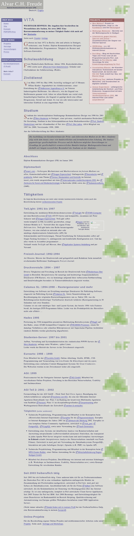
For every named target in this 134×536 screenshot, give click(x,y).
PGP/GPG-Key (10, 32)
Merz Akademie (41, 118)
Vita (5, 26)
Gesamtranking (87, 403)
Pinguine (80, 222)
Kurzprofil (62, 510)
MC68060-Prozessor (80, 325)
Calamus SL (60, 294)
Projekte (7, 44)
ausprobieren (98, 100)
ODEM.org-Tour (98, 79)
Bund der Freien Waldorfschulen (56, 67)
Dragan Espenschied (62, 174)
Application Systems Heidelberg (77, 244)
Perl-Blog (96, 54)
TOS (49, 216)
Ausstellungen (10, 49)
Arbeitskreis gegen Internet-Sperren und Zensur (104, 37)
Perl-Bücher (107, 60)
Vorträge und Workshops (53, 524)
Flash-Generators (86, 426)
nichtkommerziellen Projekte (52, 202)
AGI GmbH (75, 377)
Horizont (42, 403)
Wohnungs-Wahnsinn (101, 31)
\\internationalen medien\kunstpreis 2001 (79, 180)
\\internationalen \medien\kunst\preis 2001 (103, 94)
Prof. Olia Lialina (75, 124)
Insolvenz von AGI (60, 397)
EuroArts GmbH (53, 358)
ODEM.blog (97, 46)
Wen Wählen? (98, 23)
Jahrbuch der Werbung (77, 420)
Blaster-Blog (97, 76)
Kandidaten (97, 28)
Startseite (31, 34)
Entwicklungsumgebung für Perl (106, 64)
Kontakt (7, 29)
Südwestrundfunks (96, 183)
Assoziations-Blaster (101, 67)
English (41, 10)
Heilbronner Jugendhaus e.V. (52, 88)
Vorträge (7, 46)
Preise (6, 52)
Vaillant (87, 486)
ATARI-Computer (94, 213)
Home (6, 24)
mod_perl (88, 424)
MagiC (94, 322)
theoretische (92, 174)
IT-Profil (7, 66)
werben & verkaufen (74, 406)
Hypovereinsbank (86, 418)
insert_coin (30, 171)
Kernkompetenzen (11, 64)
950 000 (95, 74)
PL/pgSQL (46, 426)
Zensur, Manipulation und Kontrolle (66, 177)
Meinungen (114, 28)
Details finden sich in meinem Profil (60, 507)
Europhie (66, 418)
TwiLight (78, 213)
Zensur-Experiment (100, 87)
